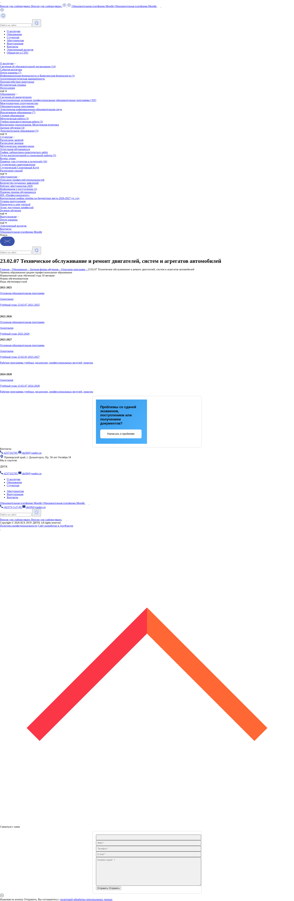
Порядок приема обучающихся (18, 192)
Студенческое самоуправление (17, 164)
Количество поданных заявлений (19, 182)
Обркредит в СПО (17, 52)
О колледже (13, 31)
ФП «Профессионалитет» (15, 195)
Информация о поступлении (18, 189)
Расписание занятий (11, 140)
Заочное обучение (12, 127)
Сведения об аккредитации (16, 97)
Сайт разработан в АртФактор (55, 525)
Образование (14, 34)
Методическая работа (14, 118)
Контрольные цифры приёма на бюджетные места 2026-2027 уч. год (39, 198)
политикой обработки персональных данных (86, 899)
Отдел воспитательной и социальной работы (28, 155)
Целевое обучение (10, 210)
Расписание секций (11, 170)
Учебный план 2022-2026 (14, 333)
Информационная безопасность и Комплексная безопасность (37, 75)
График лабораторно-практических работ (24, 152)
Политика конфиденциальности (18, 525)
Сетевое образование (12, 115)
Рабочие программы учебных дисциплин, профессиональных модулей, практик (46, 362)
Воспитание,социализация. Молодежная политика (29, 124)
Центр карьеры (10, 72)
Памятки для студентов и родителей (23, 161)
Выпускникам (15, 43)
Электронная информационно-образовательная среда (31, 109)
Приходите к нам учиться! (15, 204)
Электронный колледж (20, 49)
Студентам (13, 37)
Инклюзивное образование (17, 112)
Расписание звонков (11, 143)
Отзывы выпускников (13, 201)
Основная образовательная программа (22, 293)
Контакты (12, 46)
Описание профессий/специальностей (22, 179)
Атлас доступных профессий (17, 207)
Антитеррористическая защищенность (22, 78)
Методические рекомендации (17, 146)
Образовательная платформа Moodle (21, 231)
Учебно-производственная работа (21, 121)
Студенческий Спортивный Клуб (19, 167)
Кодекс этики (8, 158)
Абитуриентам (15, 40)
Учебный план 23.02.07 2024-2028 (20, 385)
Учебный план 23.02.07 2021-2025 (20, 304)
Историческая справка (13, 84)
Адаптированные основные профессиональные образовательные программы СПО (48, 100)
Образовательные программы (17, 106)
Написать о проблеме (121, 433)
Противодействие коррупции (17, 81)
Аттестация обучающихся (15, 149)
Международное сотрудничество (19, 103)
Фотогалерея (7, 87)
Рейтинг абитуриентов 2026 (16, 186)
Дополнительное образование (19, 130)
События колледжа (11, 69)
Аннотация (6, 380)
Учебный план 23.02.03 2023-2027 (20, 356)
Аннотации (6, 299)
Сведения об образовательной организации (28, 66)
